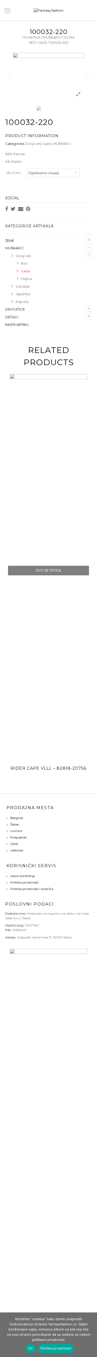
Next (86, 75)
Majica (26, 279)
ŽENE (9, 240)
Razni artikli (16, 324)
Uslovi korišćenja (22, 876)
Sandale (23, 286)
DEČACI (11, 317)
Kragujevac (18, 837)
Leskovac (17, 850)
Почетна (31, 37)
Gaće (42, 42)
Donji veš (33, 144)
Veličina (13, 173)
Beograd (16, 818)
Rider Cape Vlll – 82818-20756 (48, 768)
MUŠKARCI (52, 37)
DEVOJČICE (15, 309)
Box (24, 263)
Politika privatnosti (24, 882)
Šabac (14, 824)
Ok (30, 1348)
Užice (14, 844)
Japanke (23, 294)
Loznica (16, 831)
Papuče (22, 302)
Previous (10, 75)
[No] (90, 1334)
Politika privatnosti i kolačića (31, 889)
